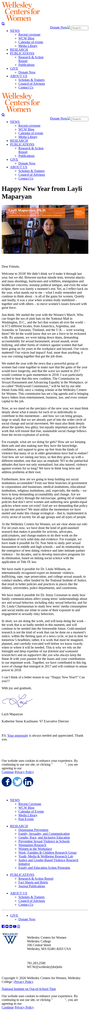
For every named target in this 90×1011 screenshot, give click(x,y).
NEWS (15, 800)
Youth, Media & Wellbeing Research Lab (45, 856)
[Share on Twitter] (17, 782)
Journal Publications (31, 886)
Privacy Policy (24, 772)
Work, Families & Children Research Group (47, 852)
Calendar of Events (31, 811)
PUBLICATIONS (22, 875)
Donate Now (58, 27)
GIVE (14, 915)
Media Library (27, 815)
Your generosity (17, 735)
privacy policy (31, 768)
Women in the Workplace (35, 849)
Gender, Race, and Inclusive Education (44, 837)
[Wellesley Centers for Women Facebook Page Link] (3, 926)
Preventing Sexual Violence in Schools (44, 841)
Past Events (26, 819)
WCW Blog (26, 807)
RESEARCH (19, 826)
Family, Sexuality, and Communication (44, 833)
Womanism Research (32, 845)
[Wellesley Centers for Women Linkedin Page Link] (10, 926)
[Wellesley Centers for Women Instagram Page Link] (18, 926)
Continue (59, 764)
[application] (45, 229)
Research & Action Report (35, 878)
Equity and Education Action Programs (44, 867)
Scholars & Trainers (31, 897)
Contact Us (25, 904)
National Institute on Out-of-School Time (29, 989)
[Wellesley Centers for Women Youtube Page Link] (14, 926)
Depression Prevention (33, 830)
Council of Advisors (31, 901)
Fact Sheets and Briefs (33, 882)
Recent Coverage (29, 804)
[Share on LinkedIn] (27, 782)
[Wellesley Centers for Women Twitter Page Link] (6, 926)
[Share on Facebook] (6, 782)
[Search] (3, 23)
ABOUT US (18, 893)
